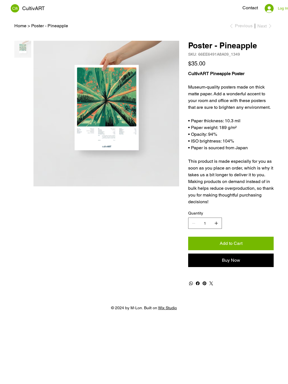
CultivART (33, 8)
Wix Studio (167, 308)
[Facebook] (198, 283)
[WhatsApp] (191, 283)
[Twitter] (211, 283)
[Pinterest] (204, 283)
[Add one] (216, 223)
